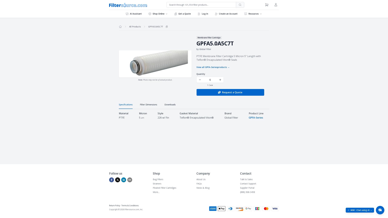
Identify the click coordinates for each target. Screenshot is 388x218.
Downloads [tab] (170, 104)
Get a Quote (184, 13)
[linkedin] (123, 179)
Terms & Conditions (130, 205)
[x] (117, 179)
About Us (201, 179)
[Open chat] (380, 210)
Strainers (157, 183)
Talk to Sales (246, 179)
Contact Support (248, 183)
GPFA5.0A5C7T (155, 26)
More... (156, 192)
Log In (205, 13)
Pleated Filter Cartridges (164, 187)
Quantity (200, 74)
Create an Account (228, 13)
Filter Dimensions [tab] (148, 104)
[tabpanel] (194, 115)
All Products (135, 26)
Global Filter (205, 49)
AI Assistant (136, 13)
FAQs (199, 183)
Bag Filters (158, 179)
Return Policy (114, 205)
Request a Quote (232, 92)
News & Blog (202, 187)
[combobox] (201, 5)
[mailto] (129, 179)
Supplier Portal (247, 187)
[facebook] (111, 179)
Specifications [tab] (126, 104)
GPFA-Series (256, 117)
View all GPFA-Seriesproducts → (213, 67)
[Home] (120, 26)
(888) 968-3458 (247, 192)
